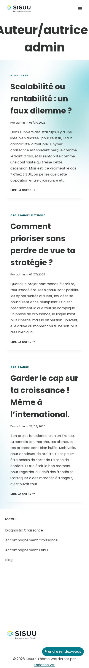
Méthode (38, 215)
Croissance (19, 215)
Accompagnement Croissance (31, 540)
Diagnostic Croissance (24, 530)
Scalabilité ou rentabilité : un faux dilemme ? (41, 98)
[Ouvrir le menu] (80, 8)
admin (20, 122)
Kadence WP (44, 664)
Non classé (19, 75)
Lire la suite (22, 190)
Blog (9, 559)
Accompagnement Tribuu (27, 550)
